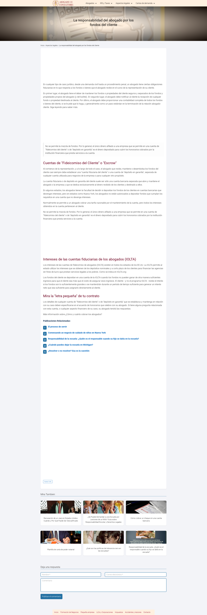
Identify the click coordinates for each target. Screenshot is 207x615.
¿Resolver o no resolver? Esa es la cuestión (68, 351)
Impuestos (119, 612)
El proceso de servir (57, 326)
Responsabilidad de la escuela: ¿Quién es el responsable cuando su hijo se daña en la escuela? (93, 338)
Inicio (56, 612)
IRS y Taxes (105, 3)
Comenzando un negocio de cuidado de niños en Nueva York (77, 332)
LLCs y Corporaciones (104, 612)
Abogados (90, 3)
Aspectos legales (123, 3)
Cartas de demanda (144, 3)
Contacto (146, 612)
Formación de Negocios (69, 612)
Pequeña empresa (87, 612)
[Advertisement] (103, 67)
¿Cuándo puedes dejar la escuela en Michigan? (70, 344)
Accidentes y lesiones (133, 612)
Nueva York (47, 481)
